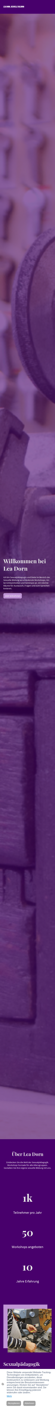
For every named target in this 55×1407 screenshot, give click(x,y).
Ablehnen (29, 1403)
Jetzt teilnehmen (13, 595)
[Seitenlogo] (14, 10)
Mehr (9, 1396)
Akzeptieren (14, 1403)
